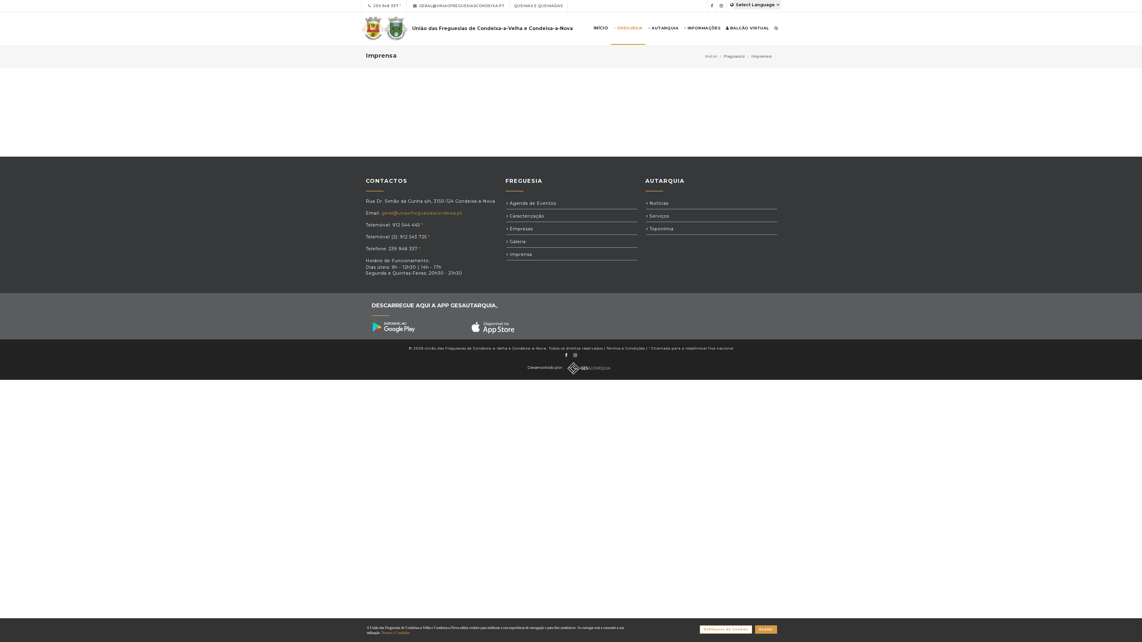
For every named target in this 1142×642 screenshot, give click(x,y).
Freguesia (629, 28)
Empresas (520, 229)
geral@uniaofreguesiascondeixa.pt (461, 6)
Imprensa (520, 254)
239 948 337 (385, 6)
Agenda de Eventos (532, 203)
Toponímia (661, 229)
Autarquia (664, 28)
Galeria (517, 241)
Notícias (658, 203)
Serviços (658, 216)
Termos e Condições (625, 348)
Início (711, 56)
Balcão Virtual (749, 28)
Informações (703, 28)
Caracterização (526, 216)
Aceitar (766, 629)
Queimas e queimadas (538, 6)
